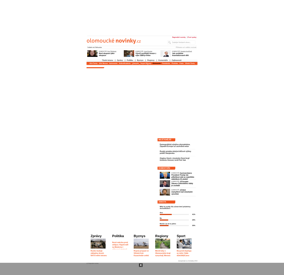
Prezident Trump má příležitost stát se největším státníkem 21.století (182, 177)
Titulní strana (107, 60)
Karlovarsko (113, 63)
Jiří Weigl (183, 190)
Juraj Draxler (148, 51)
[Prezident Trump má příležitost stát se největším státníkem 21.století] (165, 178)
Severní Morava (145, 63)
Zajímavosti (176, 60)
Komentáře (163, 60)
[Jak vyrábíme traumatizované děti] (165, 56)
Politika (130, 60)
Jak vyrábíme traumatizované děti (180, 54)
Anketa (162, 202)
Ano (161, 212)
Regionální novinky (179, 37)
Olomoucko (157, 63)
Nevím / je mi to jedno (168, 224)
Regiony (150, 60)
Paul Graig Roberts (186, 173)
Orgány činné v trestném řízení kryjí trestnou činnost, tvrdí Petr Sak (174, 159)
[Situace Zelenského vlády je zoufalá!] (165, 186)
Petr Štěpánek (111, 51)
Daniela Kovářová (186, 51)
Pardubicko (166, 63)
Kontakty (191, 261)
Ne (161, 218)
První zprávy (192, 37)
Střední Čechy (190, 63)
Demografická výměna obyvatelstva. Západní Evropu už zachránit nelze (175, 145)
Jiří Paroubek (184, 181)
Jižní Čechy (93, 63)
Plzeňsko (175, 63)
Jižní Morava (103, 63)
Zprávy (120, 60)
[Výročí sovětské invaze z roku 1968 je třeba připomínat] (129, 56)
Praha (181, 63)
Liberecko (135, 63)
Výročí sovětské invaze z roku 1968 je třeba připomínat (145, 55)
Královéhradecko (125, 63)
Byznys (140, 60)
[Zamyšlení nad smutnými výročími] (165, 195)
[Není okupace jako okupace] (92, 56)
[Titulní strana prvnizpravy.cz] (123, 45)
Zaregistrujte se (182, 261)
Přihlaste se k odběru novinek (186, 47)
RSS (196, 261)
